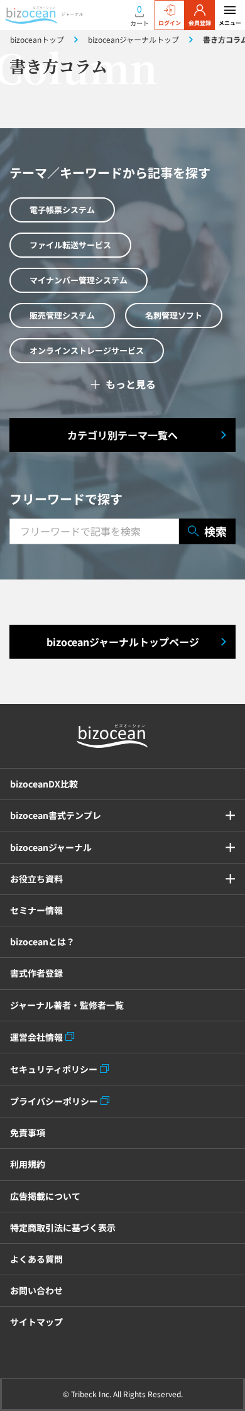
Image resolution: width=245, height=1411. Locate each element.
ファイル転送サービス (70, 245)
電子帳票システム (62, 210)
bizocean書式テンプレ (55, 815)
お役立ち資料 (36, 878)
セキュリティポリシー (53, 1069)
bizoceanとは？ (42, 941)
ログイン (169, 23)
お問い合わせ (36, 1290)
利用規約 (27, 1164)
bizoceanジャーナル (51, 847)
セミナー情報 (36, 910)
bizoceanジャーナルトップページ (122, 641)
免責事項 (27, 1132)
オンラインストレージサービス (87, 350)
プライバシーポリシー (54, 1101)
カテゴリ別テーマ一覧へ (122, 434)
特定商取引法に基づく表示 (63, 1227)
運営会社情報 (36, 1037)
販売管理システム (62, 315)
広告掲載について (45, 1196)
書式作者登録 (36, 973)
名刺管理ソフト (173, 315)
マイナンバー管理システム (79, 280)
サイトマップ (36, 1321)
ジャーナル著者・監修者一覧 (67, 1005)
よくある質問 (36, 1259)
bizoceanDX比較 (44, 783)
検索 (215, 531)
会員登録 (199, 23)
